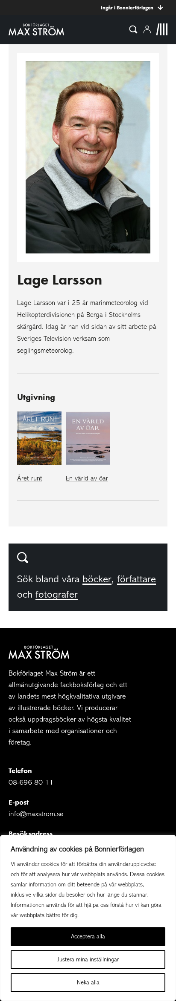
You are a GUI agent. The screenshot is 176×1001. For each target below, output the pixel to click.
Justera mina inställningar (88, 959)
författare (136, 579)
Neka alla (88, 982)
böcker (96, 579)
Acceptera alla (88, 936)
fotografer (56, 594)
